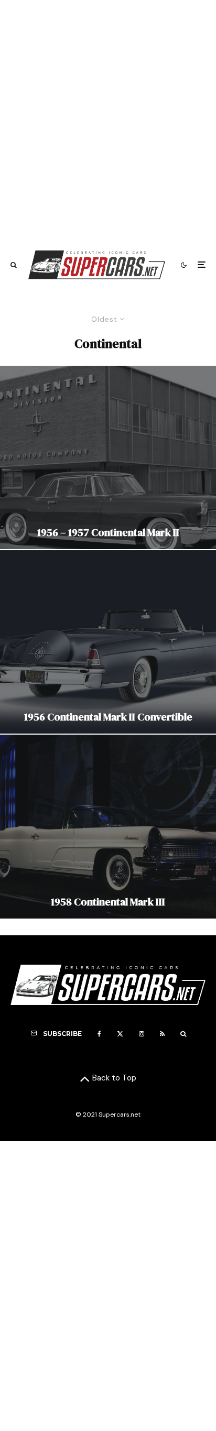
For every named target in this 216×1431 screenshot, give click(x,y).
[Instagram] (141, 1034)
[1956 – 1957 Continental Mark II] (108, 457)
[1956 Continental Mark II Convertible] (108, 642)
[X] (120, 1034)
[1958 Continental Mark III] (108, 826)
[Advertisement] (108, 120)
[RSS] (162, 1034)
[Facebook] (99, 1034)
